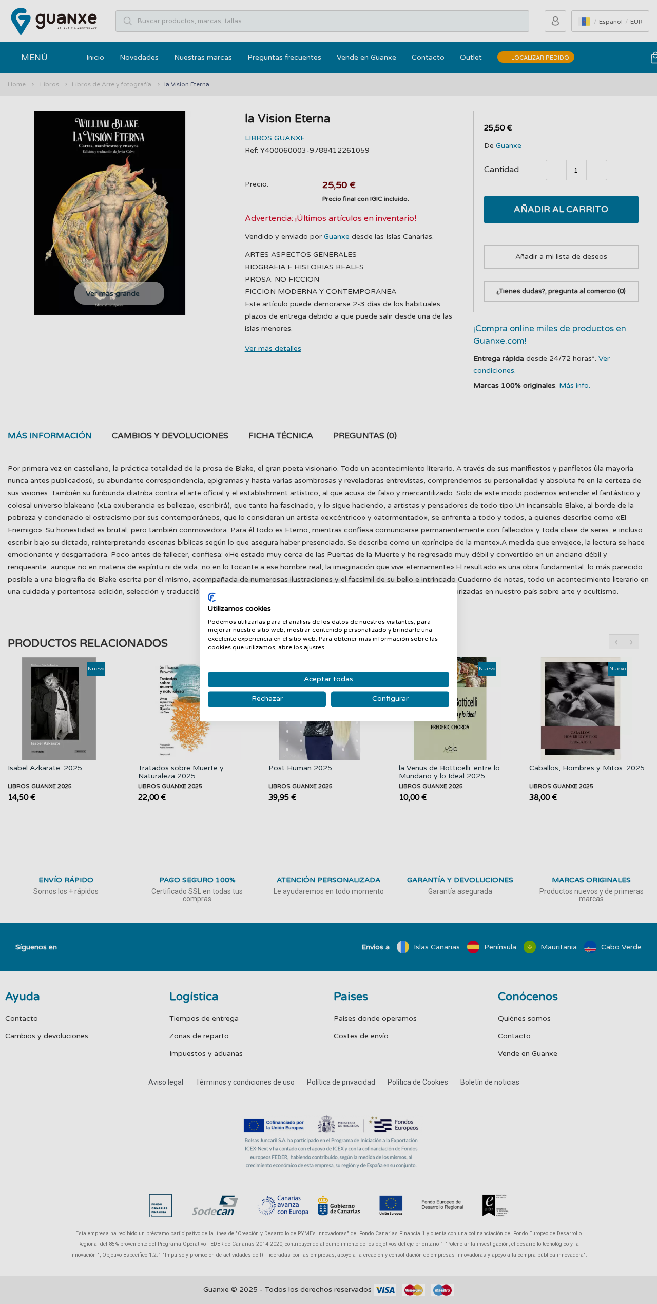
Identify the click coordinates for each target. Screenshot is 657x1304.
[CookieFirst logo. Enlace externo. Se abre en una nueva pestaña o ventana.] (212, 597)
